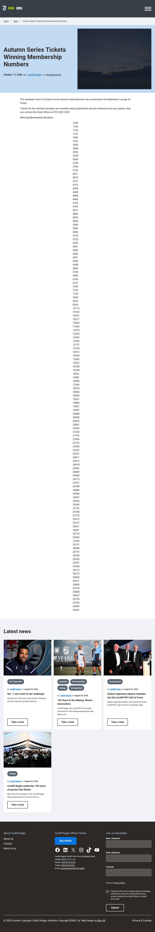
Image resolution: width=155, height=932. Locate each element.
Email (113, 853)
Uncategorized (53, 74)
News (15, 21)
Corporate (63, 682)
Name (113, 838)
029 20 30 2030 (68, 865)
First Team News (15, 682)
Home (6, 21)
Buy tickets (66, 840)
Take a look (19, 723)
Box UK (101, 920)
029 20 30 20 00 (68, 862)
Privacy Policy (119, 883)
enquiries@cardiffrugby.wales (72, 868)
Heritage (62, 688)
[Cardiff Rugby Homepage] (12, 8)
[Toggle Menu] (148, 8)
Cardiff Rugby (34, 74)
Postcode (110, 867)
